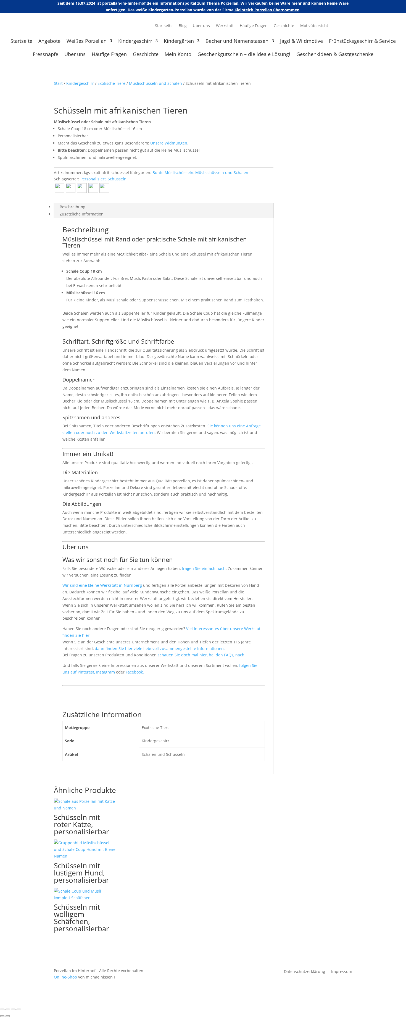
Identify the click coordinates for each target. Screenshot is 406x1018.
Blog (183, 26)
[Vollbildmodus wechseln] (8, 1009)
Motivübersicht (314, 26)
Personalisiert (93, 178)
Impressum (341, 972)
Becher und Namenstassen (236, 41)
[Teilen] (13, 1009)
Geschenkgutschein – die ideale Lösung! (243, 54)
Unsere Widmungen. (169, 143)
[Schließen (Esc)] (19, 1009)
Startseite (164, 26)
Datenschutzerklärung (304, 972)
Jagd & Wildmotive (301, 41)
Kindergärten (179, 41)
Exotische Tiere (111, 83)
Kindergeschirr (135, 41)
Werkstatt (225, 26)
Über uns (201, 26)
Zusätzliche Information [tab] (82, 214)
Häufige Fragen (254, 26)
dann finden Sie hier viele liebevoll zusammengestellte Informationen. (160, 648)
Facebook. (135, 672)
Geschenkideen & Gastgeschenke (334, 54)
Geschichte (284, 26)
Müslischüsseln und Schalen (155, 83)
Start (58, 83)
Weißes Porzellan (87, 41)
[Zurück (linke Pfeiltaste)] (2, 1016)
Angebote (49, 41)
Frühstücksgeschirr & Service (362, 41)
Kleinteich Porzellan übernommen (266, 9)
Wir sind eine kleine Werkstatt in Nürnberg (102, 585)
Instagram (106, 672)
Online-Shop (65, 977)
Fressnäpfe (45, 54)
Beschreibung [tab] (72, 206)
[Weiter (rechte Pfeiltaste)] (8, 1016)
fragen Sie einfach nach (204, 568)
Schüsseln (117, 178)
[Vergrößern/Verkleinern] (2, 1009)
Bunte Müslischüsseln (172, 172)
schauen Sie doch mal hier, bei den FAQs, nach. (202, 654)
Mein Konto (178, 54)
